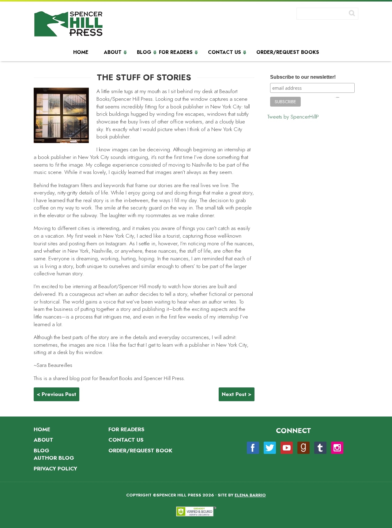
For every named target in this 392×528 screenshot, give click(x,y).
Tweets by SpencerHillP (293, 116)
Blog (144, 52)
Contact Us (224, 52)
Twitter (270, 448)
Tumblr (320, 448)
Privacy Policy (55, 468)
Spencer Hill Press (69, 25)
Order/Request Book (140, 450)
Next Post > (236, 394)
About (113, 52)
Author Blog (54, 458)
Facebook (253, 448)
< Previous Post (56, 394)
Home (81, 52)
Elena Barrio (250, 495)
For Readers (176, 52)
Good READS (303, 448)
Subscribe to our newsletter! (303, 76)
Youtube (287, 448)
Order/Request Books (287, 52)
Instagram (337, 448)
